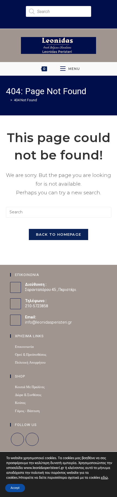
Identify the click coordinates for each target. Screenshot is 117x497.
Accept (15, 488)
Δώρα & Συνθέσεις (28, 394)
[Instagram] (32, 439)
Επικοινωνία (24, 346)
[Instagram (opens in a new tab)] (61, 20)
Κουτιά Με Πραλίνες (30, 387)
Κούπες (20, 402)
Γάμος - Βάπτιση (27, 411)
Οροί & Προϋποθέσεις (30, 354)
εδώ (104, 478)
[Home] (7, 100)
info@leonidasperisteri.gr (48, 322)
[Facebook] (17, 439)
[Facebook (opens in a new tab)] (54, 20)
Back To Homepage (58, 234)
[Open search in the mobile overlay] (58, 11)
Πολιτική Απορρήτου (30, 362)
